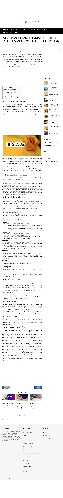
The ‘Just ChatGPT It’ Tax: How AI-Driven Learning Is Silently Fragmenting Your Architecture (54, 133)
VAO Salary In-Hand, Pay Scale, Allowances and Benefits (54, 105)
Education (25, 452)
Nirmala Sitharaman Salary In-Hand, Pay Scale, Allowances (54, 82)
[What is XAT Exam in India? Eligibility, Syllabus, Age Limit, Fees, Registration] (39, 387)
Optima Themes (13, 478)
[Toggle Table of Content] (19, 88)
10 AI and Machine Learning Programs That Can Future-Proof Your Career (54, 88)
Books (16, 32)
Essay (24, 455)
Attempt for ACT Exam (9, 93)
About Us (46, 155)
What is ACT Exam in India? (9, 89)
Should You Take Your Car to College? (54, 99)
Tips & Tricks (26, 471)
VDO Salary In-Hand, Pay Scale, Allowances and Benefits (54, 127)
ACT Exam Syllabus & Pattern (11, 92)
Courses (4, 29)
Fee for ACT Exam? (9, 96)
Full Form (25, 460)
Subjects (25, 469)
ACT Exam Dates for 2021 (10, 95)
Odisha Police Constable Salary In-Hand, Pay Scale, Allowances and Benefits (54, 121)
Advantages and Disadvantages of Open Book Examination (35, 405)
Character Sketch (27, 440)
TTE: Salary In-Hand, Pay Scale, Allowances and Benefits (54, 110)
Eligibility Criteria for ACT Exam (11, 90)
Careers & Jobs (13, 29)
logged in (11, 419)
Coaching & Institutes (36, 29)
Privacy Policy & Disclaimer (50, 161)
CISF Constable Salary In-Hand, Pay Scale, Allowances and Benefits (54, 116)
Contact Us (47, 158)
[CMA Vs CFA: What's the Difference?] (5, 387)
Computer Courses (27, 446)
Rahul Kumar (6, 44)
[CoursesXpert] (31, 22)
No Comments (22, 383)
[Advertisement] (31, 8)
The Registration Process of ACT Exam (13, 97)
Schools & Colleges (24, 29)
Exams (45, 29)
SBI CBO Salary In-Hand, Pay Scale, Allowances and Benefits (54, 94)
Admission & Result (8, 32)
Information (26, 463)
